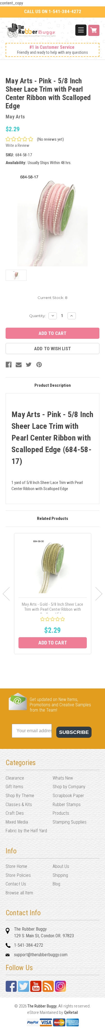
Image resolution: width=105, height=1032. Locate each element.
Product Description (52, 385)
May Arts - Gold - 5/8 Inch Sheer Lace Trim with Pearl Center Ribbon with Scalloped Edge (52, 609)
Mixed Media (17, 822)
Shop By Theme (20, 795)
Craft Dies (15, 813)
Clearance (15, 778)
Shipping (60, 875)
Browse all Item (19, 892)
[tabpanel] (52, 593)
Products (61, 813)
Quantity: (37, 315)
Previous (6, 594)
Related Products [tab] (52, 518)
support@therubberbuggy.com (41, 954)
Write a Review (17, 145)
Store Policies (18, 875)
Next (98, 594)
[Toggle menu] (81, 30)
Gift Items (14, 786)
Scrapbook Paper (68, 795)
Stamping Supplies (70, 822)
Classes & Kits (19, 804)
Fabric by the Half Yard (26, 830)
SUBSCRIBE (74, 732)
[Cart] (93, 33)
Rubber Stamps (67, 804)
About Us (61, 866)
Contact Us (16, 884)
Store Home (16, 866)
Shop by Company (69, 786)
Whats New (63, 778)
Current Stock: (52, 297)
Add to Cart (52, 643)
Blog (56, 884)
